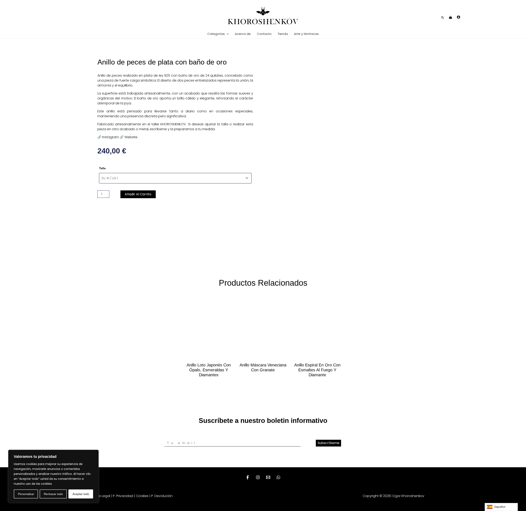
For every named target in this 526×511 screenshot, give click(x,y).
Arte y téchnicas (306, 34)
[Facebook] (248, 477)
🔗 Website (128, 137)
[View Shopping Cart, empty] (450, 18)
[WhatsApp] (278, 477)
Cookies (142, 496)
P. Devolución (162, 496)
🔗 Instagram (108, 137)
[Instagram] (258, 477)
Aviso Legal (101, 496)
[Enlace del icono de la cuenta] (458, 17)
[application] (227, 33)
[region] (53, 476)
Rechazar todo (53, 494)
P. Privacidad (123, 496)
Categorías (216, 34)
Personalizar (26, 494)
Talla (102, 168)
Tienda (283, 34)
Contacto (264, 34)
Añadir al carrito (138, 194)
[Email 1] (268, 477)
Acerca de (243, 34)
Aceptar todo (81, 494)
